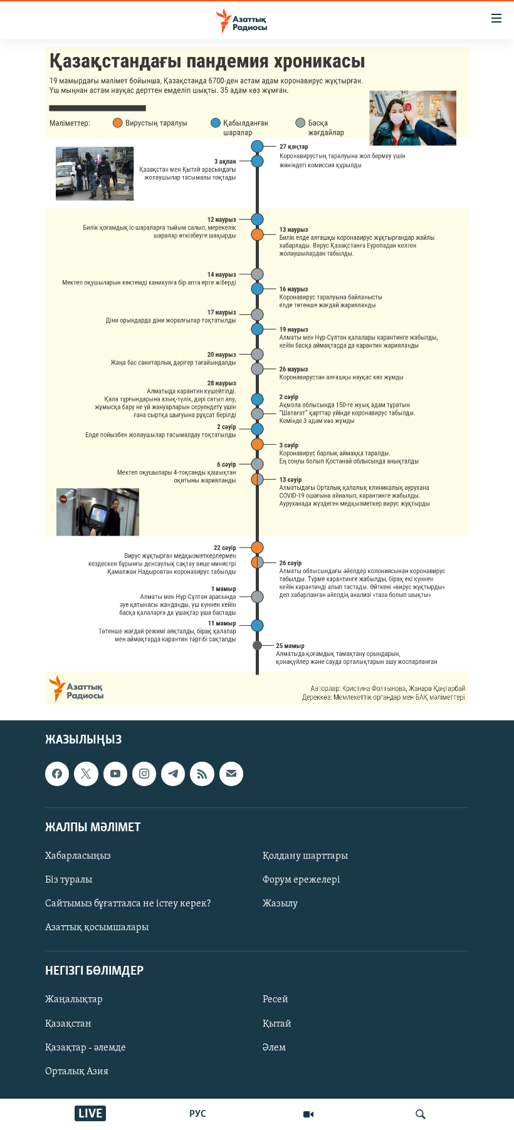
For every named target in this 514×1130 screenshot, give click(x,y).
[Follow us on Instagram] (144, 773)
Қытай (277, 1024)
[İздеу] (420, 1114)
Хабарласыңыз (78, 856)
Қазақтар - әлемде (85, 1048)
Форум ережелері (301, 880)
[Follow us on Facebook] (57, 773)
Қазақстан (68, 1024)
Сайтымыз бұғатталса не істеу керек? (128, 904)
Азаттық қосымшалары (97, 928)
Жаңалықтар (74, 1000)
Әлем (274, 1048)
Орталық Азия (76, 1072)
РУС (197, 1114)
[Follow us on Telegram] (173, 773)
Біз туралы (68, 880)
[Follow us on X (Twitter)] (86, 773)
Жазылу (280, 904)
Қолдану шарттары (305, 856)
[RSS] (202, 773)
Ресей (275, 1000)
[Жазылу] (231, 773)
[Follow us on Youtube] (115, 773)
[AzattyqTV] (308, 1114)
